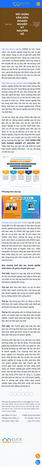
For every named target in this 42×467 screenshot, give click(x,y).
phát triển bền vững (32, 406)
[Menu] (38, 4)
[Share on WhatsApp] (11, 394)
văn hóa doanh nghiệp (9, 411)
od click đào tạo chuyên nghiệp (24, 404)
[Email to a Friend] (23, 394)
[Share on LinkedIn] (31, 394)
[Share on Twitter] (19, 394)
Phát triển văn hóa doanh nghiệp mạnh (26, 409)
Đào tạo (8, 24)
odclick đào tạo (20, 406)
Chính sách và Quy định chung (29, 466)
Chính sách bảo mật (9, 466)
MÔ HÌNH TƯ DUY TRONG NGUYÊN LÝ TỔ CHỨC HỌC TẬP (10, 418)
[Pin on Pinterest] (27, 394)
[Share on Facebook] (15, 394)
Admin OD (37, 26)
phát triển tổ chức (7, 409)
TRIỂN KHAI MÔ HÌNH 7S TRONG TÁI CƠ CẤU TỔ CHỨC (31, 418)
